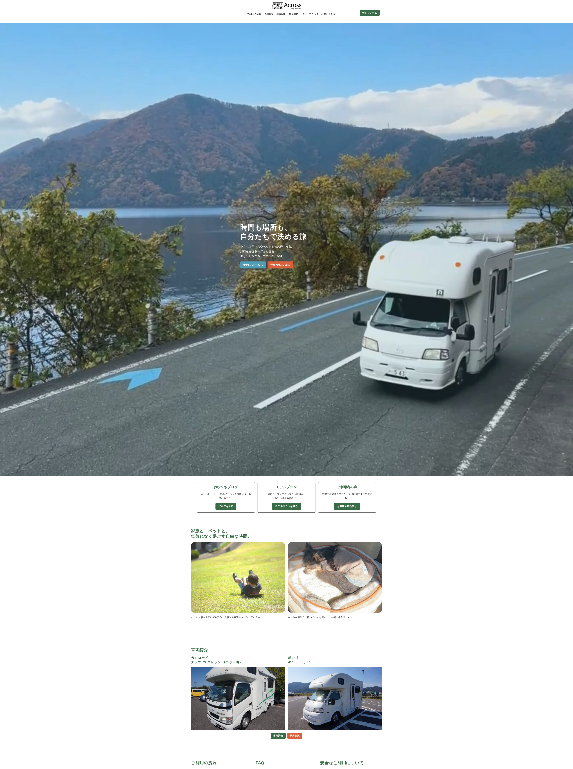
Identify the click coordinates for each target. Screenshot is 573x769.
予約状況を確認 (280, 264)
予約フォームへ (253, 264)
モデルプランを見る (286, 506)
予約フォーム (369, 12)
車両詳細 (278, 735)
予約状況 (295, 735)
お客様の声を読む (347, 506)
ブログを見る (226, 506)
